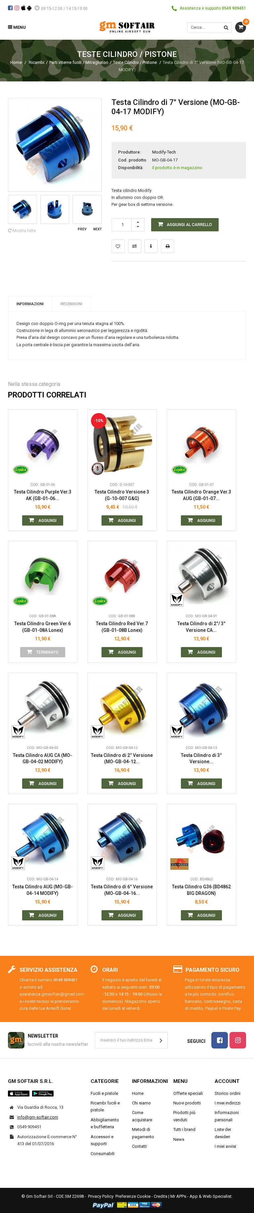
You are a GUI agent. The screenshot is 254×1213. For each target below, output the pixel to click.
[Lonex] (21, 468)
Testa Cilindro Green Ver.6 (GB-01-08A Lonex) (42, 627)
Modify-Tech (164, 152)
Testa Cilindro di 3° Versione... (201, 759)
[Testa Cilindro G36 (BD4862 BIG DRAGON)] (201, 839)
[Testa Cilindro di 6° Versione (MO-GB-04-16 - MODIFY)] (122, 839)
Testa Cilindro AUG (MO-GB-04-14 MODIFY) (42, 890)
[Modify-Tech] (179, 600)
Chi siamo (141, 1102)
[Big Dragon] (179, 863)
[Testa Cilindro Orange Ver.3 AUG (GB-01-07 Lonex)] (201, 444)
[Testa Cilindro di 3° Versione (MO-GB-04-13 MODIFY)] (201, 707)
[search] (226, 27)
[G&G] (100, 468)
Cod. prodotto (132, 160)
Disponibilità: (130, 167)
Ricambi (36, 62)
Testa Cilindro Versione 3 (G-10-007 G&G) (122, 495)
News (178, 1139)
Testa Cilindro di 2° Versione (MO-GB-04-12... (122, 759)
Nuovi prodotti (187, 1102)
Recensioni (71, 304)
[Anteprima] (67, 438)
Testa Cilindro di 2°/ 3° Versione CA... (201, 627)
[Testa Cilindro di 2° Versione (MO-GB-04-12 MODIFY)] (122, 707)
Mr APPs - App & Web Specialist (201, 1196)
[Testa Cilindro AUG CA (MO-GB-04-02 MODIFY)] (43, 707)
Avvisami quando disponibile (67, 570)
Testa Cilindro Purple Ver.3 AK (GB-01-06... (42, 495)
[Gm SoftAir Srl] (127, 26)
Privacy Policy (100, 1196)
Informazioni (30, 304)
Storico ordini (227, 1093)
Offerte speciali (188, 1093)
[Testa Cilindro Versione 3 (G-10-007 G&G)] (122, 444)
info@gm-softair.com (37, 1117)
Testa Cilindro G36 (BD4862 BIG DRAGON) (201, 890)
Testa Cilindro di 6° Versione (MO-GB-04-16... (122, 890)
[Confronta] (67, 468)
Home (16, 62)
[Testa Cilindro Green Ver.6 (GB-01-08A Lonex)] (43, 575)
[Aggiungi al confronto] (134, 246)
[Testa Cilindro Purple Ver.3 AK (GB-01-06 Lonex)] (43, 444)
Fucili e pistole (104, 1093)
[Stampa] (167, 246)
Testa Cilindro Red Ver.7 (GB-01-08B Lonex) (122, 627)
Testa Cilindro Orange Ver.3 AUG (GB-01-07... (201, 495)
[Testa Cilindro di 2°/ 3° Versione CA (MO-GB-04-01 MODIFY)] (201, 575)
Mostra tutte (24, 230)
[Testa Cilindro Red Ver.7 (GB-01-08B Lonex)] (122, 575)
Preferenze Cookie (132, 1196)
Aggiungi (47, 520)
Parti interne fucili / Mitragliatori (78, 62)
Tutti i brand (184, 1129)
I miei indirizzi (227, 1102)
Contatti (139, 1146)
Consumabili (102, 1153)
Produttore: (129, 152)
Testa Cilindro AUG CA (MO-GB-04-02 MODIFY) (42, 759)
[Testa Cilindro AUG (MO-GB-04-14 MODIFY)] (43, 839)
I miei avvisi (225, 1146)
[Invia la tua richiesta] (151, 246)
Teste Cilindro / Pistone (135, 62)
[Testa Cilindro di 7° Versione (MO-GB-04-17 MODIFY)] (22, 209)
